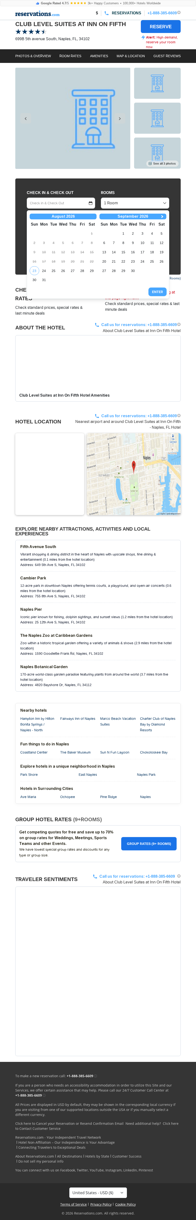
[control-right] (119, 118)
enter (157, 292)
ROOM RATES (70, 56)
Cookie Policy (125, 1204)
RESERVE (161, 26)
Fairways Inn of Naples (77, 719)
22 (123, 261)
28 (82, 271)
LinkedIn (130, 1170)
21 (114, 261)
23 (34, 271)
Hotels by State (97, 1156)
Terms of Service (73, 1204)
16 (133, 252)
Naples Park (146, 774)
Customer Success (127, 1156)
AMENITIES (99, 56)
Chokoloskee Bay (154, 752)
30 (34, 280)
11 (152, 243)
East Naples (88, 774)
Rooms (108, 193)
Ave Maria (28, 797)
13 (104, 252)
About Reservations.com (34, 1156)
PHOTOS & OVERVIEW (33, 56)
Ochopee (67, 797)
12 (161, 243)
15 (123, 252)
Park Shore (29, 774)
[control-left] (25, 118)
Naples (145, 797)
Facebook (67, 1170)
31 (44, 280)
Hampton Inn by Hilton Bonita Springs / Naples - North (37, 724)
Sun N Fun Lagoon (114, 752)
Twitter (82, 1170)
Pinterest (146, 1170)
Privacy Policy (101, 1204)
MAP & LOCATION (131, 56)
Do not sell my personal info (40, 1161)
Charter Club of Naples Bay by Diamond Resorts (157, 724)
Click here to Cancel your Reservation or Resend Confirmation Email (69, 1123)
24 (44, 271)
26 (63, 271)
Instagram (113, 1170)
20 (104, 261)
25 (53, 271)
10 (142, 243)
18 (152, 252)
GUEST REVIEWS (167, 56)
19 (161, 252)
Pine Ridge (108, 797)
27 (73, 271)
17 (142, 252)
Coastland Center (34, 752)
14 (114, 252)
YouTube (97, 1170)
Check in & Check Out (50, 193)
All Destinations (69, 1156)
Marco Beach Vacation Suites (118, 721)
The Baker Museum (75, 752)
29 (92, 271)
